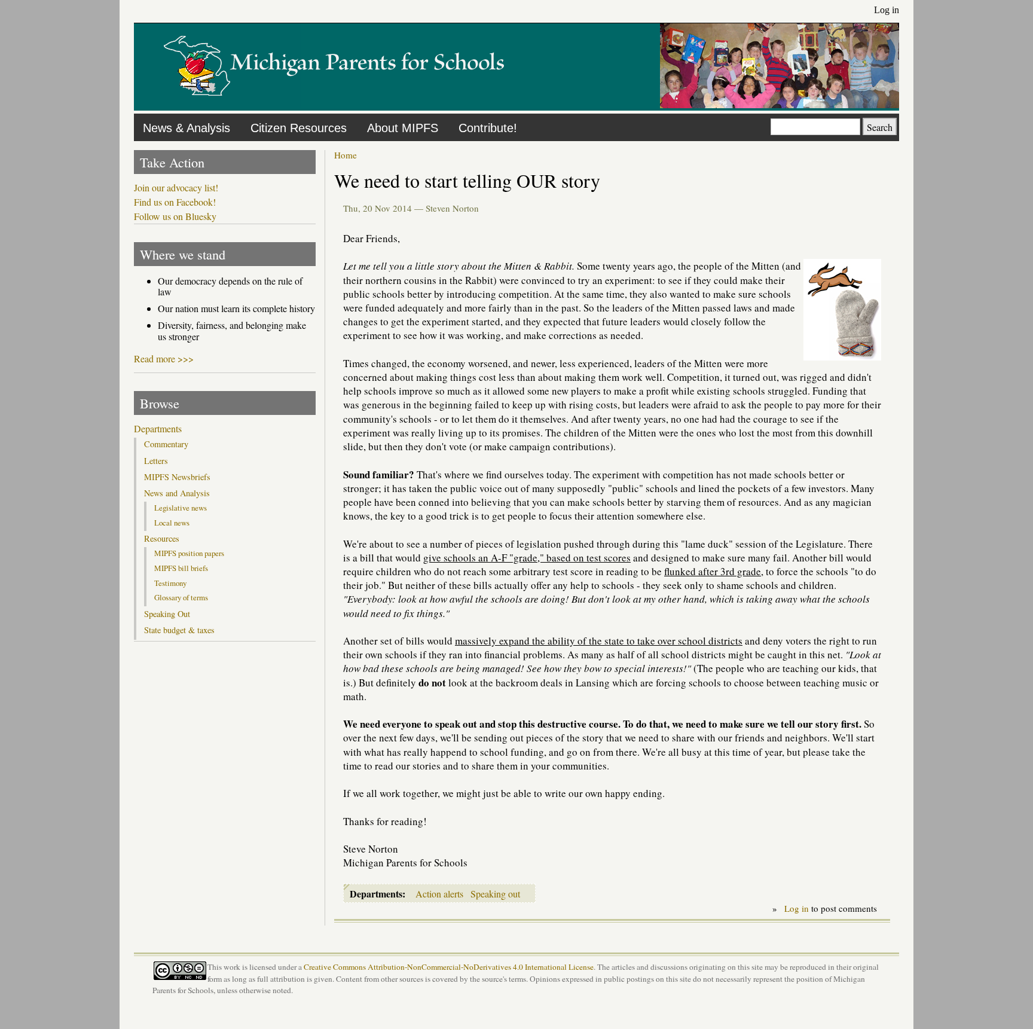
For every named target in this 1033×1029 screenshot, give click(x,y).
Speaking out (495, 893)
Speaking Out (167, 614)
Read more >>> (164, 358)
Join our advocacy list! (176, 188)
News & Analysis (186, 128)
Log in (886, 10)
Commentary (166, 444)
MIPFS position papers (189, 553)
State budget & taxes (179, 630)
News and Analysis (177, 493)
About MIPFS (402, 128)
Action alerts (439, 893)
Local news (172, 522)
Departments (158, 429)
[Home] (334, 104)
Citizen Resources (298, 128)
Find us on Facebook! (175, 202)
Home (345, 155)
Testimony (170, 583)
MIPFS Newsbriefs (177, 477)
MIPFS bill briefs (181, 568)
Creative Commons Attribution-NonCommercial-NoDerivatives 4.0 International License (449, 966)
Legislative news (180, 507)
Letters (156, 461)
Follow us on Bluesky (175, 216)
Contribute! (488, 128)
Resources (161, 538)
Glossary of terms (181, 597)
